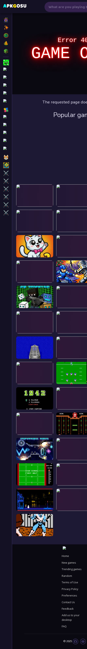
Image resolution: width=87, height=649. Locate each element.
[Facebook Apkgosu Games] (75, 641)
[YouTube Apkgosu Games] (82, 641)
